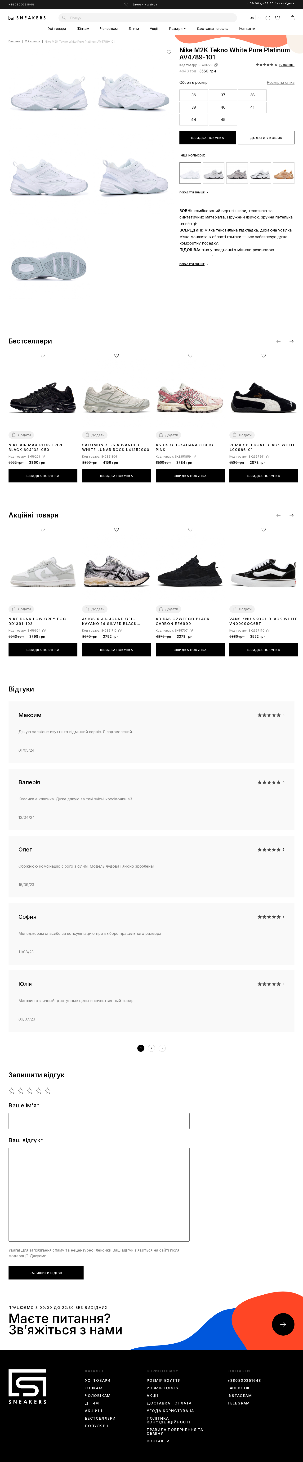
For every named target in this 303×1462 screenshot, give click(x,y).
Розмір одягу (163, 1388)
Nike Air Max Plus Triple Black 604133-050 (37, 447)
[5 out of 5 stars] (48, 1090)
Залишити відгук (46, 1273)
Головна (14, 41)
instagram (239, 1396)
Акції (154, 28)
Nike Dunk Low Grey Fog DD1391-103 (37, 621)
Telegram (238, 1403)
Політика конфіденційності (168, 1420)
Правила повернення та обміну (175, 1431)
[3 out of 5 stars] (30, 1090)
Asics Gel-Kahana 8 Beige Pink (186, 447)
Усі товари (57, 28)
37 (223, 95)
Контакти (247, 28)
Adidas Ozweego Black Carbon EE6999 (183, 621)
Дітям (134, 28)
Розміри (176, 28)
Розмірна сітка (280, 82)
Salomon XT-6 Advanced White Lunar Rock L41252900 (116, 447)
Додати (24, 435)
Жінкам (83, 28)
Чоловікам (109, 28)
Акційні (93, 1411)
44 (193, 119)
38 (252, 95)
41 (252, 107)
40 (223, 107)
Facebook (238, 1388)
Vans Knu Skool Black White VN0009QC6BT (263, 621)
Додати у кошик (266, 138)
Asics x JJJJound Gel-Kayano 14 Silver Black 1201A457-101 (109, 621)
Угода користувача (170, 1411)
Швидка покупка (207, 138)
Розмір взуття (164, 1380)
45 (223, 119)
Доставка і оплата (212, 28)
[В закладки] (169, 52)
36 (194, 95)
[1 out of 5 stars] (12, 1090)
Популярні (97, 1426)
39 (194, 107)
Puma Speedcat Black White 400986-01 (262, 447)
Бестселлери (100, 1418)
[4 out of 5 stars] (39, 1090)
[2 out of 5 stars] (21, 1090)
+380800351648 (21, 4)
